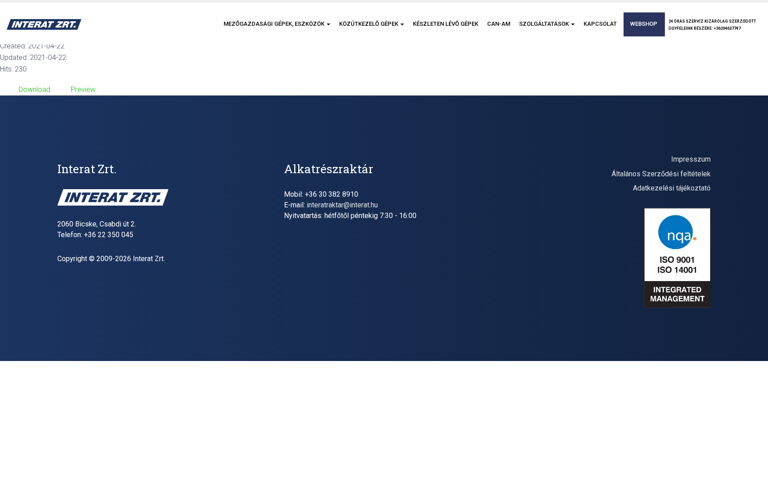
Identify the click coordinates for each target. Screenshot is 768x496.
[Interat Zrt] (44, 24)
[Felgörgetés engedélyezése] (750, 478)
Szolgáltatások (544, 23)
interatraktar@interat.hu (342, 205)
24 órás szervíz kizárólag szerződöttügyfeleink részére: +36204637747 (712, 25)
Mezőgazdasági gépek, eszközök (275, 23)
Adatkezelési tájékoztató (672, 188)
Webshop (643, 23)
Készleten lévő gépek (445, 23)
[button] (328, 23)
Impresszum (691, 159)
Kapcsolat (600, 23)
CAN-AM (498, 23)
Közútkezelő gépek (369, 23)
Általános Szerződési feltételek (661, 174)
